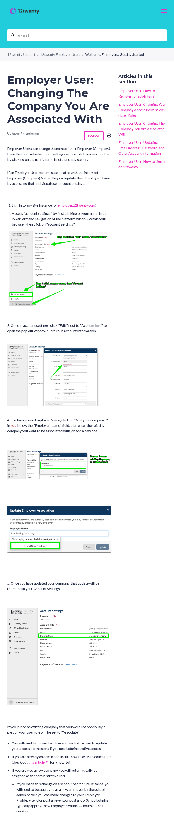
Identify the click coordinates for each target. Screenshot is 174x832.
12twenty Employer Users (60, 54)
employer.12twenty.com (76, 205)
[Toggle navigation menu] (164, 11)
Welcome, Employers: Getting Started (114, 54)
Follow (93, 135)
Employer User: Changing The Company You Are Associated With (141, 128)
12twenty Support (21, 54)
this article (36, 762)
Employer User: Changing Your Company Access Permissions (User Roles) (142, 109)
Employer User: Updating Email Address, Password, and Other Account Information (141, 147)
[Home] (24, 11)
